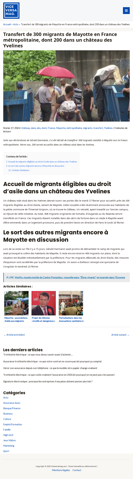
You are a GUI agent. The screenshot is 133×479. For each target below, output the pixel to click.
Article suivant (120, 334)
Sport (6, 451)
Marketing (8, 445)
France (51, 128)
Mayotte (61, 128)
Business (8, 413)
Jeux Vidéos (9, 440)
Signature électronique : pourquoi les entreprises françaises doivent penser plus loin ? (48, 381)
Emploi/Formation (12, 424)
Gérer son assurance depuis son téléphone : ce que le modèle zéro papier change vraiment (50, 368)
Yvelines (108, 128)
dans (33, 128)
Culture (7, 419)
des (39, 128)
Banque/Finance (11, 408)
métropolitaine (74, 128)
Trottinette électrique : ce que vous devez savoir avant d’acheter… (38, 354)
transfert (98, 128)
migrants (87, 128)
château (25, 128)
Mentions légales (61, 470)
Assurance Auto (11, 403)
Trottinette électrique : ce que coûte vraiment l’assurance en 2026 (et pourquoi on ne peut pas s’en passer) (59, 374)
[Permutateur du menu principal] (126, 10)
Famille (7, 429)
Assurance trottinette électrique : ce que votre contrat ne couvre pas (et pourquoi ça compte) (52, 361)
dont (44, 128)
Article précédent (14, 334)
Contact (77, 470)
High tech (8, 435)
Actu (5, 397)
